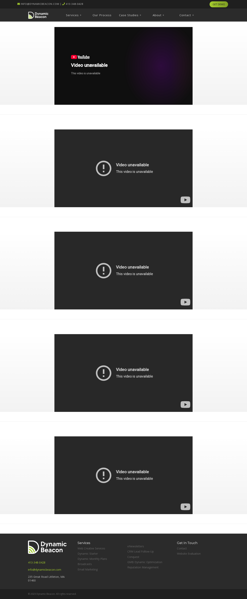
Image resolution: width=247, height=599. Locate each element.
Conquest (133, 557)
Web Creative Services (91, 548)
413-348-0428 (74, 4)
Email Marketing (88, 569)
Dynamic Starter (88, 553)
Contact (182, 548)
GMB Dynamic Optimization (144, 562)
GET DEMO (219, 4)
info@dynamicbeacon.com (40, 4)
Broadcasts (85, 564)
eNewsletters (135, 546)
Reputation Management (143, 567)
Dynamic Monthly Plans (92, 559)
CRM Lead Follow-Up (140, 551)
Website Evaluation (189, 553)
